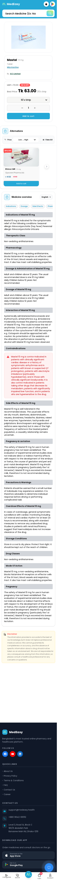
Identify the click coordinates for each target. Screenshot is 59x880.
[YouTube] (12, 754)
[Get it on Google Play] (52, 4)
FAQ (6, 785)
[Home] (28, 874)
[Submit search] (50, 13)
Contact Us (9, 789)
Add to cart (28, 116)
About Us (8, 771)
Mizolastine (13, 67)
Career (7, 794)
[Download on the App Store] (46, 4)
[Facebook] (5, 754)
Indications (11, 206)
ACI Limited (15, 73)
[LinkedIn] (20, 754)
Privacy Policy (10, 775)
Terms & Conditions (14, 780)
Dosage (24, 206)
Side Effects (38, 206)
